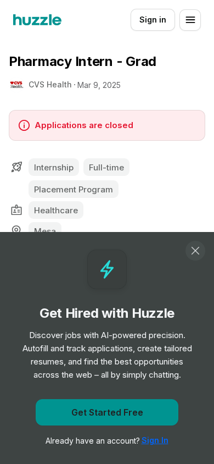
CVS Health (50, 84)
